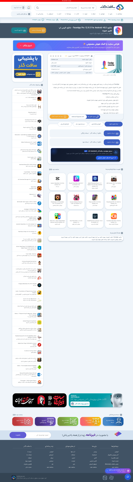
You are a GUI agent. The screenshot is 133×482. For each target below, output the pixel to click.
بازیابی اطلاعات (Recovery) (111, 464)
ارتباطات (73, 455)
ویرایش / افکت (54, 72)
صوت (85, 14)
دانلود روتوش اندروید (116, 239)
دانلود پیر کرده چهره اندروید (95, 237)
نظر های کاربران (65, 124)
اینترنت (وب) (115, 461)
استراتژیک (94, 455)
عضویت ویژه (28, 461)
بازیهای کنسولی (93, 464)
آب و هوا (73, 452)
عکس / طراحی (62, 72)
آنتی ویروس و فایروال (113, 455)
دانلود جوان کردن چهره (82, 237)
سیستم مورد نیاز (80, 124)
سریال (51, 458)
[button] (61, 56)
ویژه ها (69, 14)
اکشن (95, 458)
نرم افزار (120, 14)
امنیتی (73, 458)
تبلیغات (30, 458)
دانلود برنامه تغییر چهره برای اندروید (101, 239)
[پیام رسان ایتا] (105, 478)
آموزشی (116, 452)
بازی (111, 14)
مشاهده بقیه (56, 170)
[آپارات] (111, 478)
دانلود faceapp (118, 237)
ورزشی (95, 452)
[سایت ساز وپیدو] (68, 46)
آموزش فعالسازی (96, 124)
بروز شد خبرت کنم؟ (57, 117)
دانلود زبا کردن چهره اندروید (68, 237)
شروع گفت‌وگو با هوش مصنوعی (106, 158)
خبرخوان (51, 14)
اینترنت (73, 461)
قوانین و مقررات (28, 464)
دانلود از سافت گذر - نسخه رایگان (91, 133)
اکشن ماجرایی (93, 461)
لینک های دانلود (113, 124)
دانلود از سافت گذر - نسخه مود (92, 142)
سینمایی (51, 461)
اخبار (60, 14)
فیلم (94, 14)
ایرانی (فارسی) (114, 458)
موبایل (102, 14)
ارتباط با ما (29, 455)
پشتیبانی (40, 14)
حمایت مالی (29, 467)
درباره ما (30, 452)
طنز (52, 464)
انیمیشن (51, 455)
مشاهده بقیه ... (114, 467)
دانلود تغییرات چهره (108, 237)
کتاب (77, 14)
